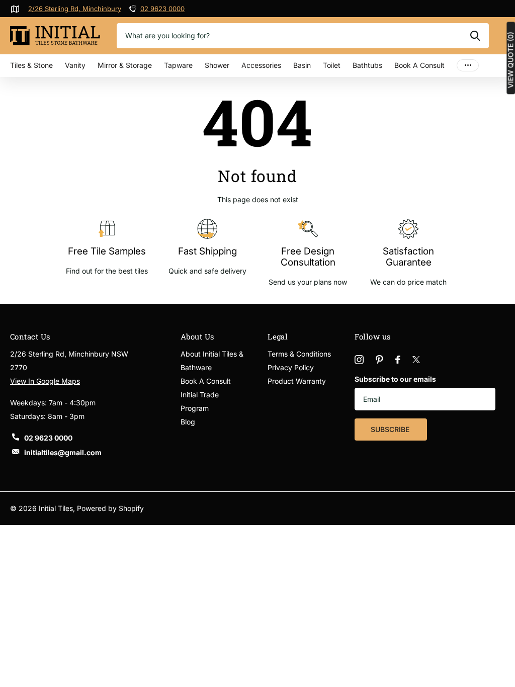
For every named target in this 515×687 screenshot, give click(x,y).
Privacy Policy (291, 367)
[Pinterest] (379, 359)
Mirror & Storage (125, 65)
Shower (217, 65)
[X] (416, 359)
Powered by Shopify (110, 508)
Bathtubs (367, 65)
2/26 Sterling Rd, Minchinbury (74, 9)
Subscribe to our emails (395, 379)
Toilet (331, 65)
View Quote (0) (510, 60)
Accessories (261, 65)
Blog (188, 421)
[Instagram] (359, 359)
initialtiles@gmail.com (63, 452)
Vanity (75, 65)
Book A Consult (419, 65)
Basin (302, 65)
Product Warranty (297, 381)
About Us (197, 336)
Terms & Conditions (299, 354)
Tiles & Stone (31, 65)
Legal (278, 336)
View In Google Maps (45, 381)
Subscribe (391, 429)
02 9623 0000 (162, 9)
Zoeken (475, 35)
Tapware (178, 65)
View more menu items (468, 65)
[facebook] (397, 360)
